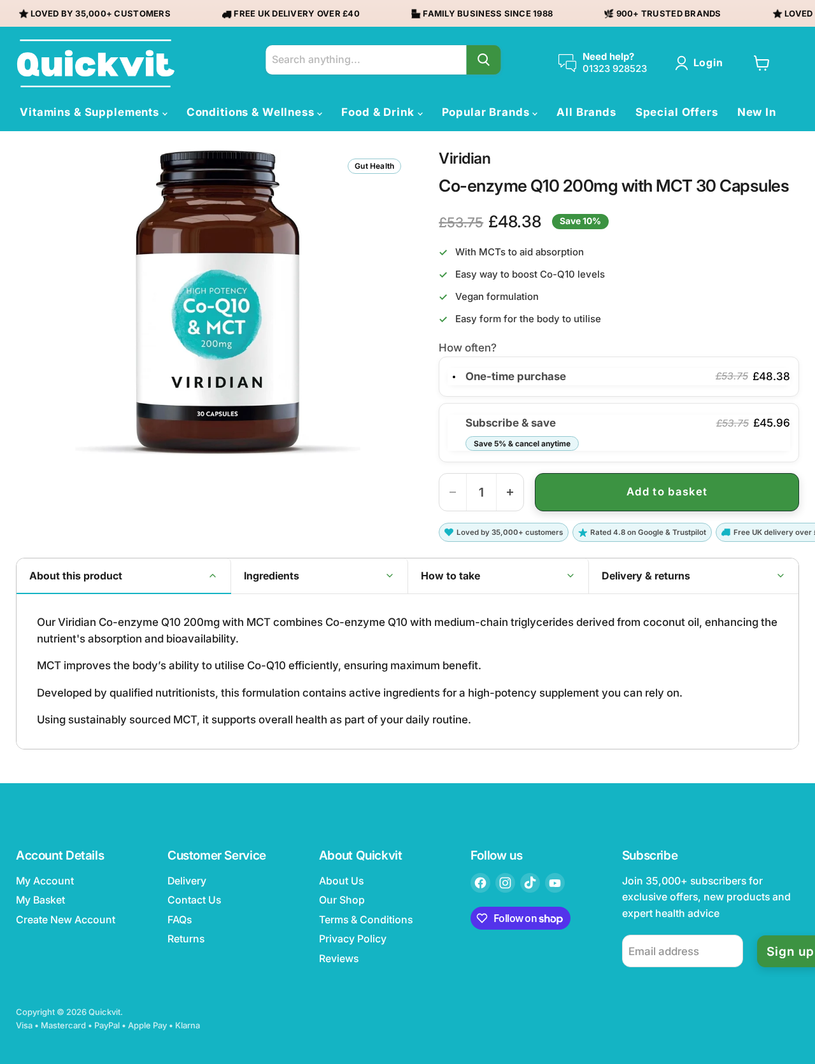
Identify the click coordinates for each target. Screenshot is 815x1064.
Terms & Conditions (366, 920)
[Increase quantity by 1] (510, 492)
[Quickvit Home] (95, 63)
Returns (185, 939)
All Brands (586, 112)
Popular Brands (487, 112)
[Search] (483, 59)
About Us (341, 881)
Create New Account (65, 920)
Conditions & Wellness (252, 112)
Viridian (464, 158)
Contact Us (194, 900)
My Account (45, 881)
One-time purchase (515, 376)
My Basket (40, 900)
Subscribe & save (517, 432)
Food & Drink (379, 112)
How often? (468, 347)
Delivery (186, 881)
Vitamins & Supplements (91, 112)
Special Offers (676, 112)
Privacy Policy (352, 939)
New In (756, 112)
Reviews (338, 959)
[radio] (454, 376)
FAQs (179, 920)
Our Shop (342, 900)
